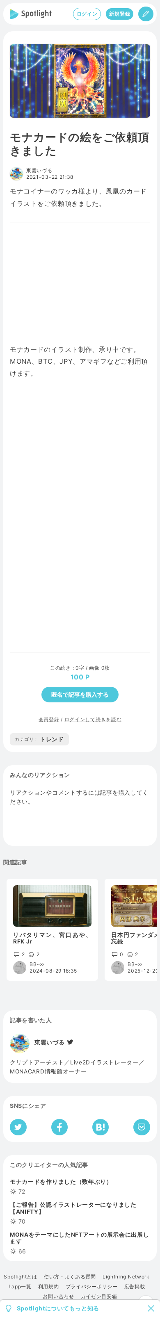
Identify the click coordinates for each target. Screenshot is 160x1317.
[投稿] (145, 14)
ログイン (87, 14)
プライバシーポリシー (92, 1286)
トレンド (39, 739)
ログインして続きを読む (93, 719)
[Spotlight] (31, 14)
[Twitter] (70, 1042)
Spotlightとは (20, 1276)
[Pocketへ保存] (141, 1127)
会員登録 (49, 719)
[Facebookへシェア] (59, 1127)
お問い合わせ (58, 1296)
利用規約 (48, 1286)
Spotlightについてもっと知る (58, 1308)
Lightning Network (126, 1276)
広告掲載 (134, 1286)
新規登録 (119, 14)
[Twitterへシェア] (18, 1127)
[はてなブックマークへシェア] (100, 1127)
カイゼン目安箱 (99, 1296)
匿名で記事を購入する (80, 694)
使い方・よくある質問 (70, 1276)
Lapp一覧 (20, 1286)
